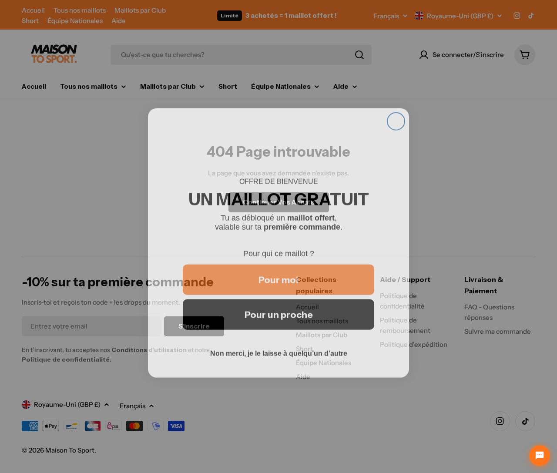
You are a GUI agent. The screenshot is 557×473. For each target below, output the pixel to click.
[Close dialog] (396, 115)
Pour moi (278, 273)
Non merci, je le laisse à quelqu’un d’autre (278, 347)
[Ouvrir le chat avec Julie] (539, 455)
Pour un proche (279, 308)
